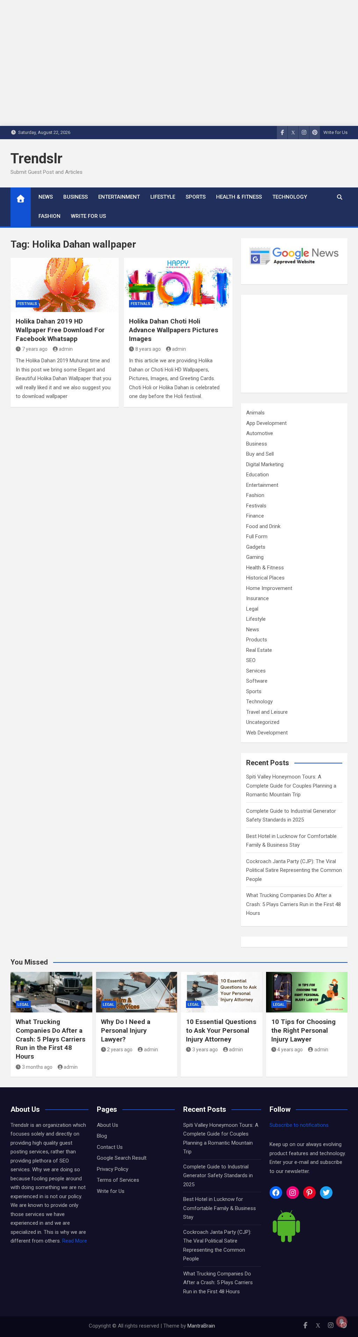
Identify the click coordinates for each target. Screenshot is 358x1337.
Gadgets (255, 547)
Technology (289, 197)
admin (66, 349)
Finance (255, 516)
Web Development (267, 733)
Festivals (27, 303)
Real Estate (259, 650)
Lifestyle (162, 197)
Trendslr (36, 158)
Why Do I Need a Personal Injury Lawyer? (125, 1030)
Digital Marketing (265, 464)
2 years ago (120, 1049)
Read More (74, 1241)
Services (256, 671)
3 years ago (205, 1049)
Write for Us (335, 132)
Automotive (259, 433)
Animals (255, 413)
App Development (266, 423)
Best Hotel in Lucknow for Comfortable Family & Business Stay (219, 1208)
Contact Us (110, 1147)
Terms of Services (118, 1180)
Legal (252, 609)
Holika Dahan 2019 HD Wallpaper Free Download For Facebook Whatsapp (60, 329)
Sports (196, 197)
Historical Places (265, 578)
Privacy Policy (112, 1169)
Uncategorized (262, 722)
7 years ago (35, 349)
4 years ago (290, 1049)
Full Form (256, 536)
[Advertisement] (294, 343)
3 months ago (37, 1067)
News (45, 197)
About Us (107, 1125)
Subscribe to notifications (299, 1125)
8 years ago (148, 349)
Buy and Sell (260, 454)
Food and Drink (263, 526)
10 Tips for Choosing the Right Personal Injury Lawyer (303, 1030)
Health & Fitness (239, 197)
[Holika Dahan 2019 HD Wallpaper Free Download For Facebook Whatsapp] (64, 285)
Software (256, 681)
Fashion (49, 216)
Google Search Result (121, 1158)
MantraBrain (201, 1326)
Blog (102, 1136)
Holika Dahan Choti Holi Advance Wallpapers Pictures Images (173, 329)
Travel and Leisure (267, 712)
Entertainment (119, 197)
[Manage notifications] (341, 1321)
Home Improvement (269, 588)
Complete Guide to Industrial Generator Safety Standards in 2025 (218, 1176)
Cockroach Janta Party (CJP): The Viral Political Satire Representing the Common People (294, 870)
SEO (251, 660)
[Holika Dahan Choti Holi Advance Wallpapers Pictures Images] (178, 285)
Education (257, 474)
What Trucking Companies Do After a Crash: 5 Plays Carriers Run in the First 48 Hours (293, 904)
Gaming (255, 557)
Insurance (257, 598)
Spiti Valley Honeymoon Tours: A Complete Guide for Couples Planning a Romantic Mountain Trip (291, 786)
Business (75, 197)
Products (256, 640)
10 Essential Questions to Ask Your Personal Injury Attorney (221, 1030)
